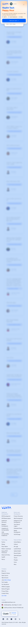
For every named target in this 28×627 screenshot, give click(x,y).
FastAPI (3, 557)
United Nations (17, 542)
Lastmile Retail (17, 548)
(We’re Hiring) (7, 580)
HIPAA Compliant (6, 586)
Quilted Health (17, 551)
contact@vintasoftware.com (8, 602)
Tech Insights (5, 582)
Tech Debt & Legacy (17, 525)
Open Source (5, 575)
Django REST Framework (5, 551)
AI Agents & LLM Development (18, 521)
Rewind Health (17, 553)
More (15, 564)
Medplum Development (5, 525)
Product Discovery (18, 516)
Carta (15, 562)
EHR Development (6, 516)
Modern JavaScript (6, 548)
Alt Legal (16, 546)
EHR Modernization (6, 518)
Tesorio (15, 557)
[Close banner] (24, 5)
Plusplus (16, 560)
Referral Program (6, 588)
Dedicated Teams (18, 528)
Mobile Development (17, 531)
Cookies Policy (5, 593)
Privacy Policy (5, 591)
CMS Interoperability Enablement (5, 534)
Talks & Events (5, 577)
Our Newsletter (5, 584)
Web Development (18, 518)
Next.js (3, 559)
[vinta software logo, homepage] (6, 508)
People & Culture (6, 573)
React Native (5, 546)
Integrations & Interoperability (5, 529)
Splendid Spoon (17, 555)
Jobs (3, 580)
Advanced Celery (6, 554)
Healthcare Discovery (4, 521)
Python (3, 542)
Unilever (16, 544)
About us (4, 571)
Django (3, 544)
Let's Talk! (4, 595)
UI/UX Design (17, 534)
